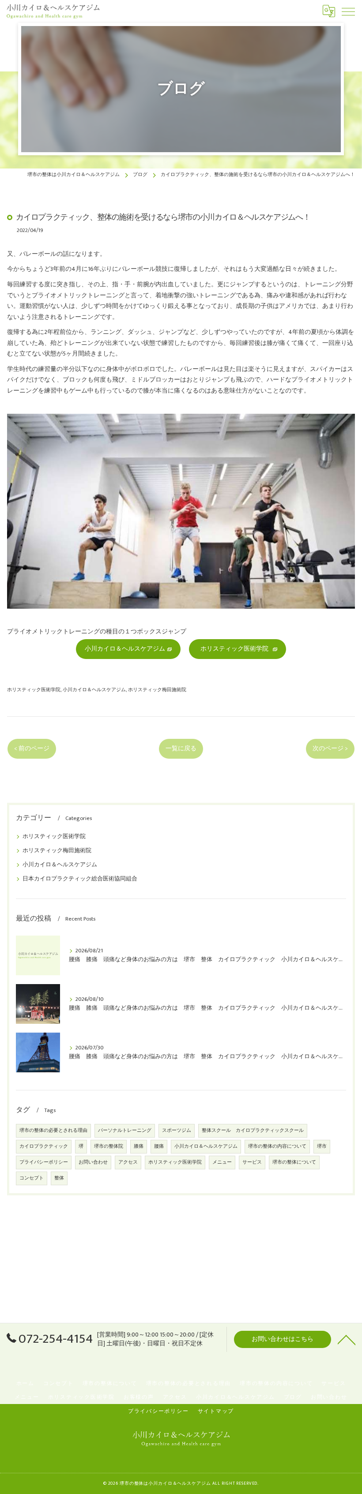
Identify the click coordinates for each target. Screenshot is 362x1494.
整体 (59, 1178)
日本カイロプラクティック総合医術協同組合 (80, 879)
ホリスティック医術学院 (33, 689)
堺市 (322, 1146)
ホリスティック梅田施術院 (157, 689)
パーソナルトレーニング (124, 1131)
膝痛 (138, 1146)
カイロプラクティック (43, 1146)
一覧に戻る (181, 748)
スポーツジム (176, 1131)
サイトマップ (216, 1411)
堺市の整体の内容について (277, 1146)
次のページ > (330, 748)
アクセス (128, 1162)
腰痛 (159, 1146)
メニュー (222, 1162)
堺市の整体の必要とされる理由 (53, 1131)
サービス (252, 1162)
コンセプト (31, 1178)
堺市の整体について (294, 1162)
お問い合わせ (93, 1162)
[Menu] (348, 11)
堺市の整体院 (108, 1146)
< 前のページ (31, 748)
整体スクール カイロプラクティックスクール (253, 1131)
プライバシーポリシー (43, 1162)
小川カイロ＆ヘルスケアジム (94, 689)
